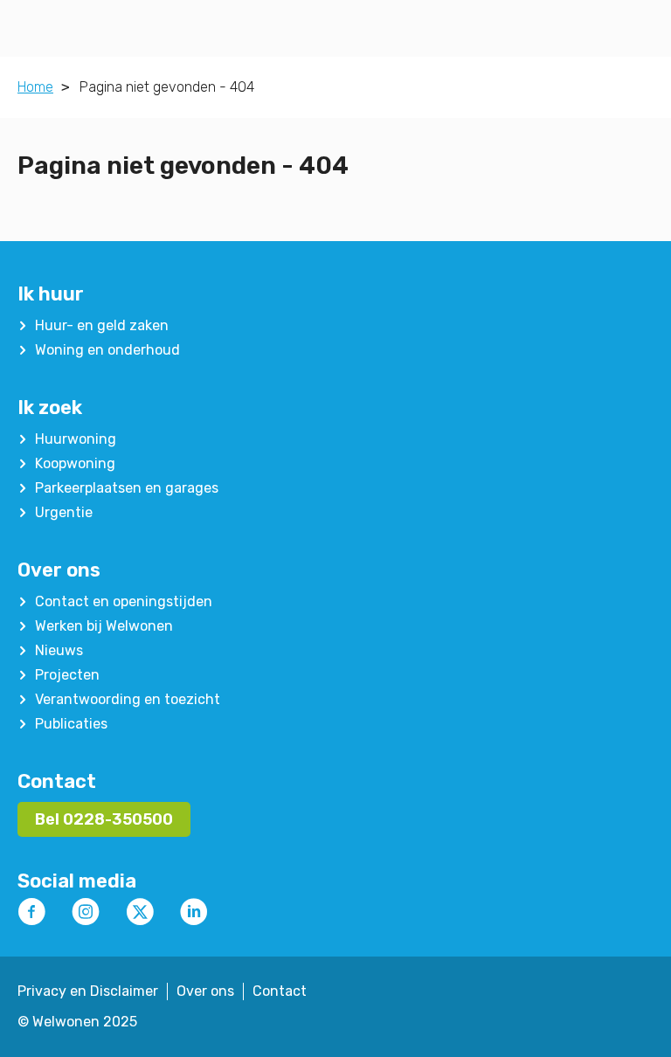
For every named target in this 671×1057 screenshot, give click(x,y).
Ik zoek (49, 407)
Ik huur (50, 294)
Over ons (58, 570)
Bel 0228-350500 (104, 819)
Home (35, 87)
